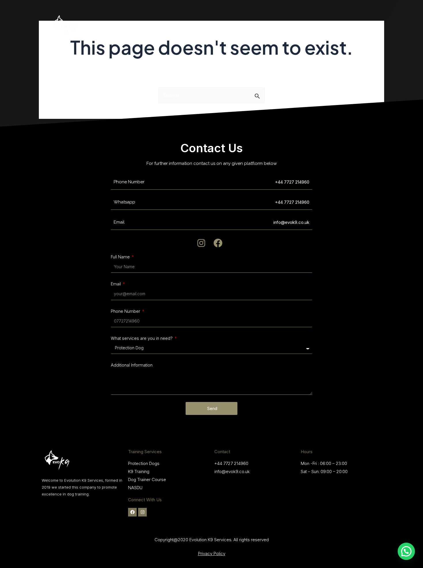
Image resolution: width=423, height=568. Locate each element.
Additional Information (132, 365)
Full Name (121, 257)
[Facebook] (132, 512)
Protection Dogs (143, 463)
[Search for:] (211, 95)
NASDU (135, 487)
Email (116, 284)
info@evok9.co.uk (232, 471)
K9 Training (138, 471)
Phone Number (126, 311)
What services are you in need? (142, 338)
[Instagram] (142, 512)
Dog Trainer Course (147, 479)
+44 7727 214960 (292, 182)
